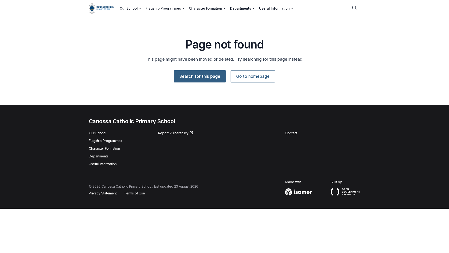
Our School (97, 133)
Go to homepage (253, 76)
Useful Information (103, 164)
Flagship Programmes (105, 141)
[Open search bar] (354, 8)
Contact (291, 133)
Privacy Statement (103, 193)
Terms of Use (134, 193)
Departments (99, 156)
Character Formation (104, 148)
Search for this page (199, 76)
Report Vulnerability (173, 133)
